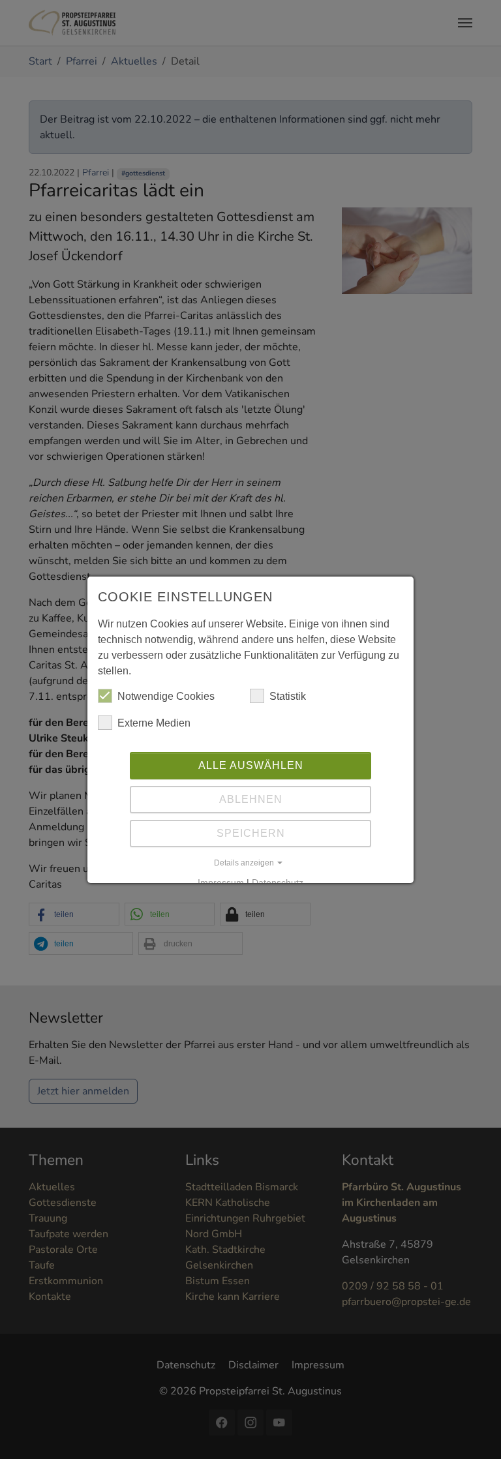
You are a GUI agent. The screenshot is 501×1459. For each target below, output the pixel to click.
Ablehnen (250, 799)
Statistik (287, 696)
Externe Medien (153, 723)
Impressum (221, 882)
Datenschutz (277, 882)
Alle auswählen (250, 765)
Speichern (251, 833)
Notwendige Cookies (166, 696)
